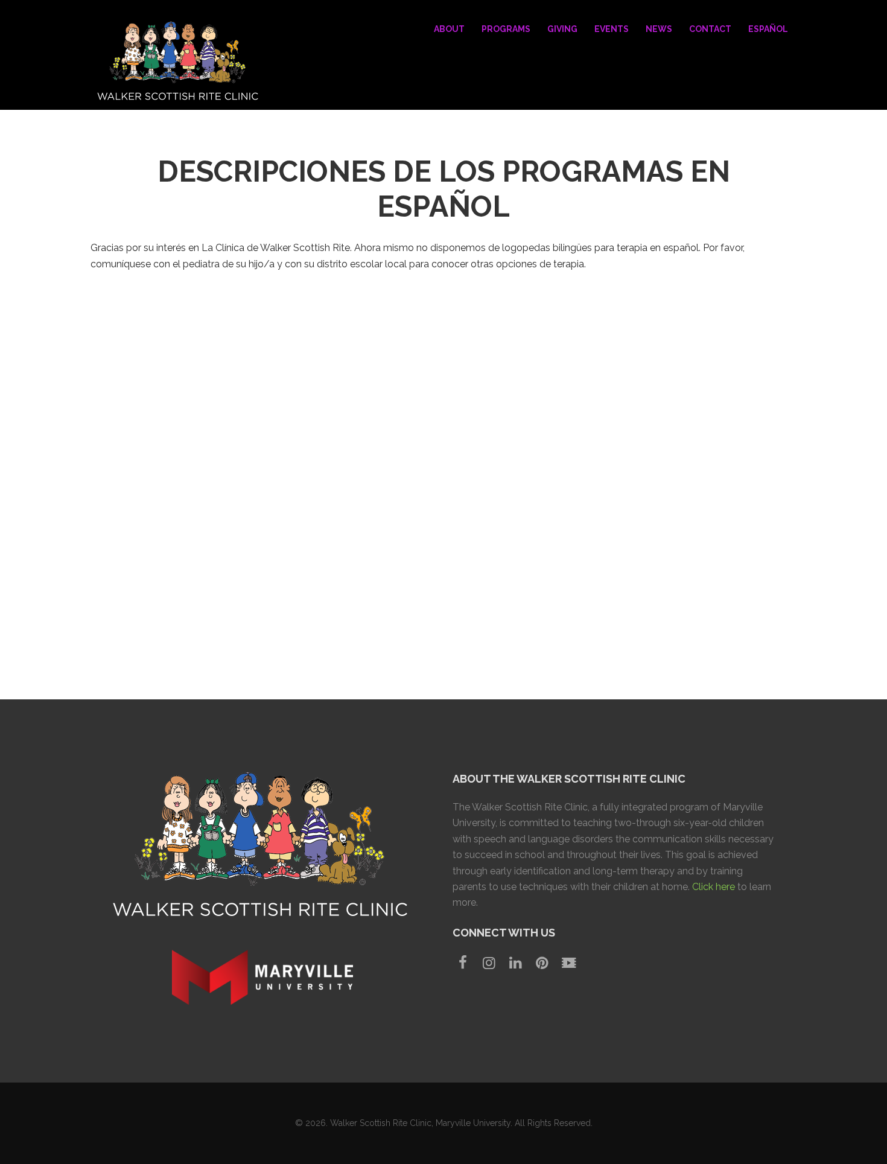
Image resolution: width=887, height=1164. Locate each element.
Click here (713, 886)
